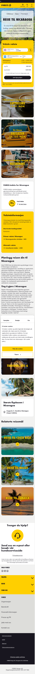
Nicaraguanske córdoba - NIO (15, 239)
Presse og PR (6, 617)
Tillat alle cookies (17, 349)
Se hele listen (22, 204)
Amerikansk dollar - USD (14, 248)
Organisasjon (6, 602)
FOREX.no (10, 14)
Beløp (17, 49)
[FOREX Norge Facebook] (2, 571)
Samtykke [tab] (6, 320)
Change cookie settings (17, 657)
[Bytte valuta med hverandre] (30, 50)
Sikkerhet (4, 643)
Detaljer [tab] (17, 320)
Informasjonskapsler (7, 635)
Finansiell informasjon (9, 612)
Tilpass (16, 354)
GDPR (3, 639)
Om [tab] (29, 320)
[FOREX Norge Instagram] (5, 571)
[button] (23, 5)
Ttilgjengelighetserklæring (8, 647)
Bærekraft (4, 607)
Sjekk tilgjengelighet (17, 77)
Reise (17, 14)
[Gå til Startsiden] (6, 5)
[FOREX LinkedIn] (7, 571)
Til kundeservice (17, 555)
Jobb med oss (6, 623)
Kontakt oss (5, 628)
